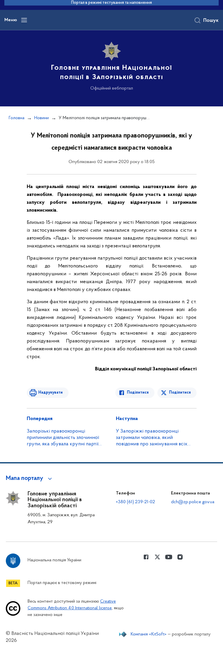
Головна (16, 118)
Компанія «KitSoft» (149, 634)
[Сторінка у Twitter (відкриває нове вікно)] (157, 556)
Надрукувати (50, 392)
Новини (41, 118)
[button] (30, 478)
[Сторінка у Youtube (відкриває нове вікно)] (168, 556)
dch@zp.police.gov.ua (192, 502)
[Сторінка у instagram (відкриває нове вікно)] (180, 556)
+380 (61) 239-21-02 (135, 502)
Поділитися (138, 392)
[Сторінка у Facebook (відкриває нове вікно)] (146, 556)
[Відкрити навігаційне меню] (24, 20)
